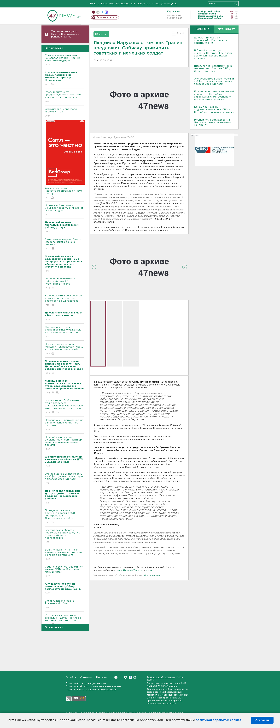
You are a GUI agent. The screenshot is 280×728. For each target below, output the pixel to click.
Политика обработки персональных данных (93, 686)
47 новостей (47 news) (162, 677)
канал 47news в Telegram (129, 570)
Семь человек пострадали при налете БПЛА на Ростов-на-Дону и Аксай (64, 571)
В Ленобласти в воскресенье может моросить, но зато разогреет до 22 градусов (63, 300)
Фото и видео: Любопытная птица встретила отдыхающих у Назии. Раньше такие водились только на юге (64, 406)
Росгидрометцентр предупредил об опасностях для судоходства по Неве (63, 96)
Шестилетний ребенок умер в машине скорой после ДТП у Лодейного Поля (213, 68)
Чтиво (155, 4)
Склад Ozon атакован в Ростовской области (60, 604)
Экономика (107, 4)
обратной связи (152, 575)
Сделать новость (106, 17)
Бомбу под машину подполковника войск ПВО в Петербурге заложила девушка (214, 109)
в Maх (149, 570)
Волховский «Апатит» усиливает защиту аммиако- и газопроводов (64, 210)
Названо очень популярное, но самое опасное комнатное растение (64, 424)
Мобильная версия (93, 12)
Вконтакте (125, 677)
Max (134, 677)
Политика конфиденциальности (86, 683)
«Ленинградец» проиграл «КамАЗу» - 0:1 (61, 112)
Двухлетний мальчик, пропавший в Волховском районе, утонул (210, 40)
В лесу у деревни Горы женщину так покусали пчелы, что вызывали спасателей (64, 349)
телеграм (102, 12)
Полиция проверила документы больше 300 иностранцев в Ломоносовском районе (60, 516)
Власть (94, 4)
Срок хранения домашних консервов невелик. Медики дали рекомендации (62, 60)
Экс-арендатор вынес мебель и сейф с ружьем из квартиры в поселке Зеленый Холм (64, 478)
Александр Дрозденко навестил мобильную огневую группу (64, 193)
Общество (143, 4)
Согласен (262, 720)
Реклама (101, 677)
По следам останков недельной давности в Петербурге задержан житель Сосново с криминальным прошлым (214, 95)
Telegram (130, 677)
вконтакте (97, 12)
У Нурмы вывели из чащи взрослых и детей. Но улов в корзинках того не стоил (63, 620)
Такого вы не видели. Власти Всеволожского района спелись (66, 34)
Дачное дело (169, 4)
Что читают (226, 29)
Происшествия (125, 4)
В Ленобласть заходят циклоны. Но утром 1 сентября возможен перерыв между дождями (64, 443)
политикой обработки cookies (218, 720)
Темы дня (202, 29)
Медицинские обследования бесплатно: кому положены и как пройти (212, 122)
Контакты (86, 677)
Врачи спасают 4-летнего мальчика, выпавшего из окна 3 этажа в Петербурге (63, 554)
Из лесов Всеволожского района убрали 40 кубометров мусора (61, 283)
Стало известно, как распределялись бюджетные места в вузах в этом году (63, 331)
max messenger (106, 12)
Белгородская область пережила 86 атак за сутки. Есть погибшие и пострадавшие (62, 536)
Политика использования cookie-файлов (91, 690)
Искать (235, 3)
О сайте (71, 677)
